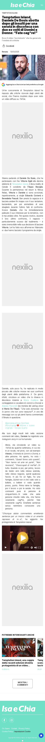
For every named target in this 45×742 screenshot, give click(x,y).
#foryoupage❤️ (12, 425)
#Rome (23, 425)
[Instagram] (10, 719)
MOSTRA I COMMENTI (22, 683)
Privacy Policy (24, 728)
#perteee (25, 423)
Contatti (14, 728)
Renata (5, 52)
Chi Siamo (6, 728)
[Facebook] (3, 719)
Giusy (39, 669)
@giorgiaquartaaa (13, 423)
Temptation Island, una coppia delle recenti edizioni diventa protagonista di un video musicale (18, 663)
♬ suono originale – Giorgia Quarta (20, 426)
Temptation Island (10, 13)
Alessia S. (5, 669)
